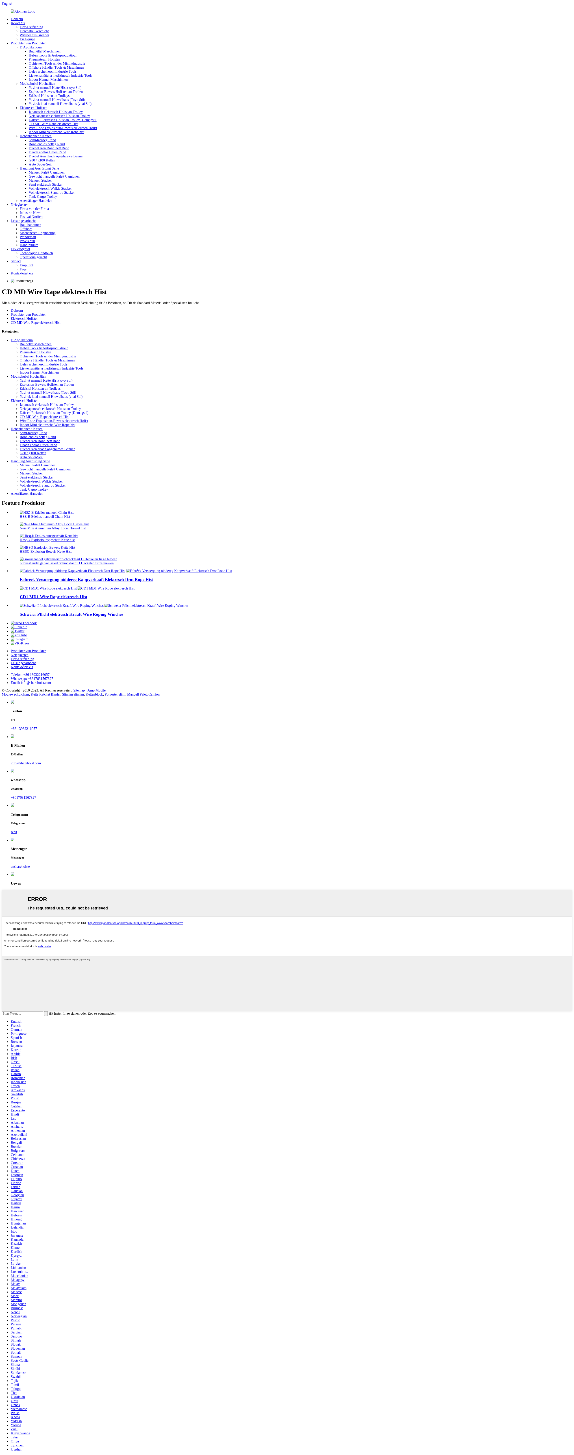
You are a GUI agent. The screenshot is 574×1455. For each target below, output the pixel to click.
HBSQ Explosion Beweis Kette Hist (46, 551)
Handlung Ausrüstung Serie (39, 168)
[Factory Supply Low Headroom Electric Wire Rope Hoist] (72, 571)
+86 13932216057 (24, 729)
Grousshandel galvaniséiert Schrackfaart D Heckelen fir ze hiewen (67, 563)
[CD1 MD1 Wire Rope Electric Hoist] (48, 588)
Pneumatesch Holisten (44, 59)
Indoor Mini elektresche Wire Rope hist (56, 132)
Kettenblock (94, 694)
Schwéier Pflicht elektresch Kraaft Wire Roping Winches (71, 614)
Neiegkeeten (19, 205)
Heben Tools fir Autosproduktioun (53, 55)
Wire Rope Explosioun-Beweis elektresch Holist (63, 128)
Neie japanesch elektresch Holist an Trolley (59, 116)
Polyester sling (115, 694)
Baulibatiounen (30, 225)
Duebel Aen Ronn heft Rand (49, 148)
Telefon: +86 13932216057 (30, 674)
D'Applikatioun (31, 47)
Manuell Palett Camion (143, 694)
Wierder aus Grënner (34, 35)
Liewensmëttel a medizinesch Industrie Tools (60, 75)
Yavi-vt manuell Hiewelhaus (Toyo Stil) (57, 100)
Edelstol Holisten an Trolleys (49, 96)
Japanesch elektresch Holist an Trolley (56, 112)
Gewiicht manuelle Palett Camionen (54, 176)
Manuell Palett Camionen (47, 172)
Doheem (17, 19)
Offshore (26, 229)
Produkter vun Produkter (28, 43)
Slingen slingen (73, 694)
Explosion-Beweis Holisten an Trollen (56, 92)
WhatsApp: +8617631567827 (32, 679)
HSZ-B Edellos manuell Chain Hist (45, 516)
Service (16, 261)
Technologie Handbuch (36, 253)
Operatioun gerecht (33, 257)
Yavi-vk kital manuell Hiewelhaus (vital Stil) (60, 104)
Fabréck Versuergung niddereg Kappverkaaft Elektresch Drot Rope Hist (86, 579)
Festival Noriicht (31, 217)
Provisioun (27, 241)
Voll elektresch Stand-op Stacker (52, 192)
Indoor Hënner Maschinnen (48, 79)
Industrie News (30, 213)
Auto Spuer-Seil (40, 164)
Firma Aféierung (31, 27)
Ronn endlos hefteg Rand (47, 144)
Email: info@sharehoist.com (31, 683)
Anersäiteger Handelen (36, 200)
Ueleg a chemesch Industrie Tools (52, 71)
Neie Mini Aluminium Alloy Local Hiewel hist (53, 528)
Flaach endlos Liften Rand (47, 152)
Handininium (29, 245)
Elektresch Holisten (33, 108)
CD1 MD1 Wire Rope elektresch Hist (53, 596)
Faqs (23, 269)
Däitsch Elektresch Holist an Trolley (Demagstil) (63, 120)
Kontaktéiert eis (22, 273)
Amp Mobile (96, 690)
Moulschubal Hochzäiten (37, 83)
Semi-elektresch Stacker (46, 184)
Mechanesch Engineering (38, 233)
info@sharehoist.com (26, 763)
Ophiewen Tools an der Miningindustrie (57, 63)
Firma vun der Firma (34, 209)
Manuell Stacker (40, 180)
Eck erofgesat (20, 249)
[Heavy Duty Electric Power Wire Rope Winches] (62, 605)
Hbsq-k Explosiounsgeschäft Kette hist (47, 540)
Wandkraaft (28, 237)
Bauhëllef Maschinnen (45, 51)
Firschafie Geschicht (34, 31)
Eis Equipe (27, 39)
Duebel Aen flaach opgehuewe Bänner (56, 156)
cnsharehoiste (20, 866)
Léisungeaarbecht (23, 221)
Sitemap (79, 690)
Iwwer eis (18, 23)
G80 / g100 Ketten (42, 160)
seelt (14, 832)
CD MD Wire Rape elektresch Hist (53, 124)
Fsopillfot (26, 265)
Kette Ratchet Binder (45, 694)
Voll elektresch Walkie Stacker (50, 188)
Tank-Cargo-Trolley (43, 196)
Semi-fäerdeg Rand (42, 140)
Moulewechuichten (15, 694)
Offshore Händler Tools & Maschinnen (56, 67)
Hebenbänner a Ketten (36, 136)
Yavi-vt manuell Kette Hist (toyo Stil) (55, 87)
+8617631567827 (23, 797)
